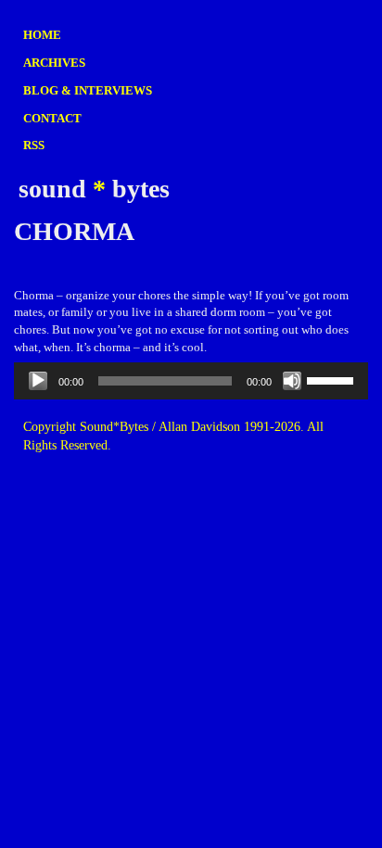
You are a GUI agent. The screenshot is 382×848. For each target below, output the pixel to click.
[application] (191, 380)
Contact (52, 118)
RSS (34, 145)
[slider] (333, 379)
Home (42, 35)
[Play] (38, 381)
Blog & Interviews (87, 90)
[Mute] (292, 381)
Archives (54, 63)
